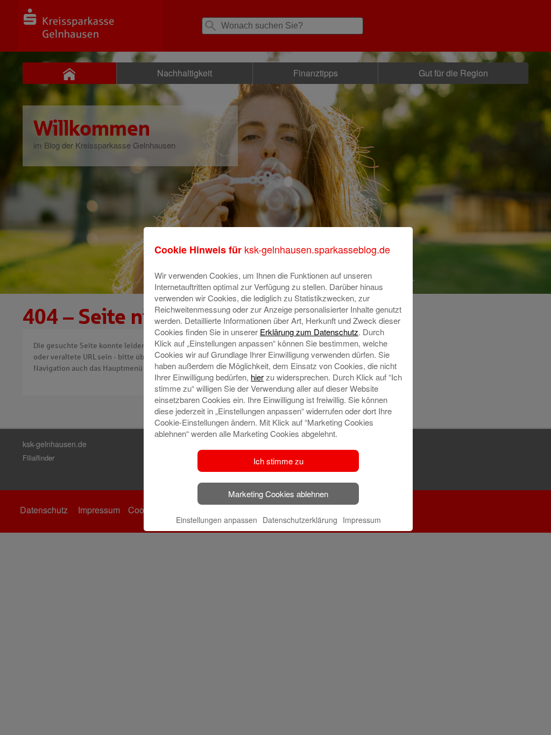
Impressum (362, 519)
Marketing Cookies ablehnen (278, 493)
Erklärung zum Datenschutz (309, 331)
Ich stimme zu (278, 461)
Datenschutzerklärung (300, 519)
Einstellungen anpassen (216, 519)
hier (257, 377)
